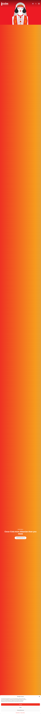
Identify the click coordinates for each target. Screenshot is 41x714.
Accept (20, 704)
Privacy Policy (22, 712)
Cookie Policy (18, 712)
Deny (20, 707)
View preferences (20, 710)
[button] (39, 696)
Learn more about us (20, 537)
